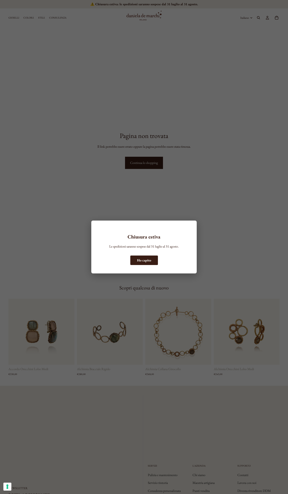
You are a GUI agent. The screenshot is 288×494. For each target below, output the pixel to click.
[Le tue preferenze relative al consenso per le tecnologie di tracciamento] (7, 487)
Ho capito (144, 260)
